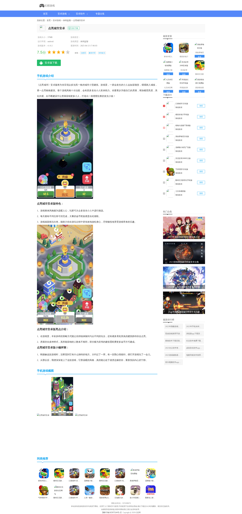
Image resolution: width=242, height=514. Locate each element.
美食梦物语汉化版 (182, 136)
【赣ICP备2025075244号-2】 (111, 512)
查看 (199, 57)
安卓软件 (80, 13)
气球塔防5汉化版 (181, 169)
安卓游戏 (62, 13)
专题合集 (100, 13)
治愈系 (83, 53)
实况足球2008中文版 (183, 158)
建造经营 (92, 53)
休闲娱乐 (101, 53)
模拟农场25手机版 (182, 115)
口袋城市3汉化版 (181, 104)
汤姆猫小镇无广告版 (183, 147)
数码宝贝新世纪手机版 (183, 180)
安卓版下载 (51, 62)
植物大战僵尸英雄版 (183, 125)
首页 (45, 13)
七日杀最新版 (180, 191)
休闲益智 (67, 20)
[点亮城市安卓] (43, 415)
